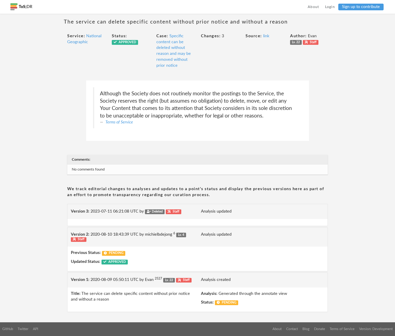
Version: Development (376, 329)
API (35, 329)
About (313, 7)
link (266, 36)
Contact (292, 329)
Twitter (23, 329)
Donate (319, 329)
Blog (306, 329)
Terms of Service (119, 122)
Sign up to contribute (361, 7)
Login (330, 7)
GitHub (7, 329)
